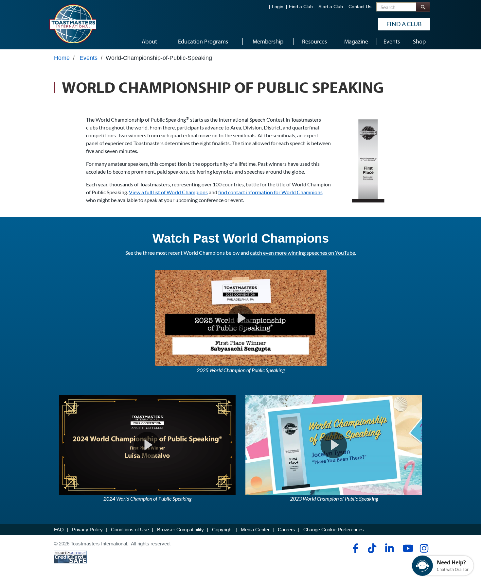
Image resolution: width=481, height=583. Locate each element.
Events (89, 58)
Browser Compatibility (180, 529)
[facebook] (354, 548)
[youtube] (406, 548)
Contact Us (359, 6)
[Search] (423, 7)
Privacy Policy (87, 529)
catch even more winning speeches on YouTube (302, 252)
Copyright (222, 529)
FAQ (59, 529)
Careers (286, 529)
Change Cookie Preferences (333, 529)
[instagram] (424, 548)
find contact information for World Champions (270, 192)
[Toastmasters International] (72, 23)
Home (62, 58)
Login (277, 6)
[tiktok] (372, 548)
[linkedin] (389, 548)
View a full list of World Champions (168, 192)
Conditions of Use (130, 529)
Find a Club (301, 6)
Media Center (255, 529)
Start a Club (330, 6)
